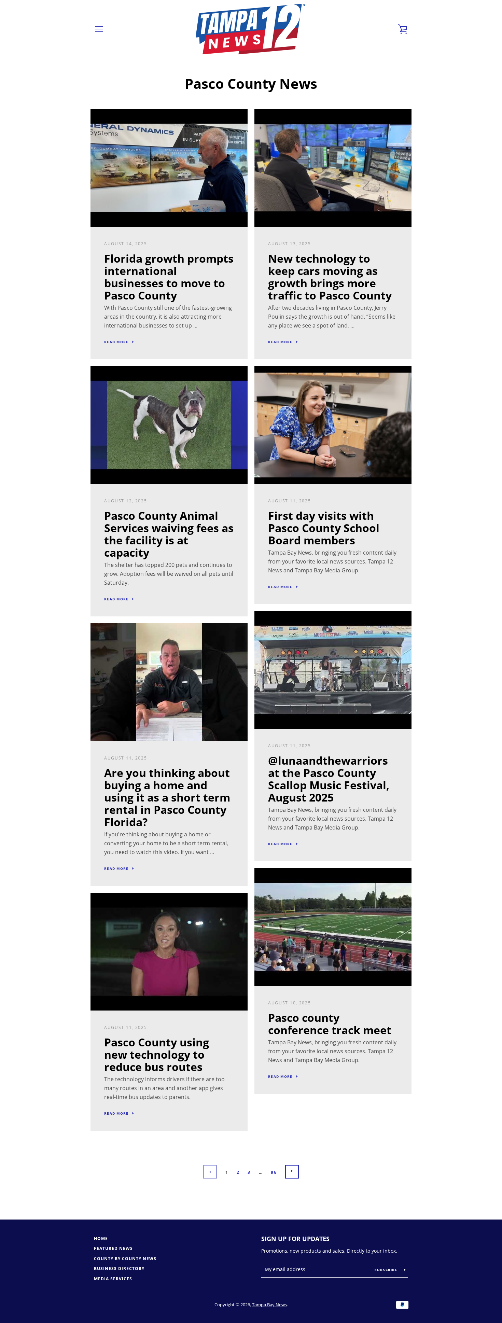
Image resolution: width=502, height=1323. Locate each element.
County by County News (125, 1259)
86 (274, 1172)
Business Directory (119, 1268)
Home (101, 1238)
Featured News (113, 1248)
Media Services (113, 1279)
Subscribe (387, 1269)
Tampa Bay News (269, 1304)
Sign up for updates (295, 1239)
